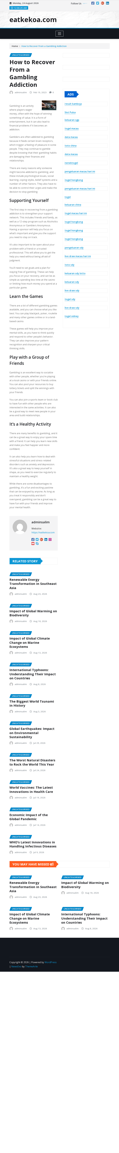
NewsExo (16, 966)
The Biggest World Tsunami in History (31, 703)
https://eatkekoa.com (43, 532)
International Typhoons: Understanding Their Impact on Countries (32, 674)
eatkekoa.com (33, 19)
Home (15, 46)
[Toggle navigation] (60, 34)
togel (68, 197)
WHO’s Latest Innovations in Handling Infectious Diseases (32, 844)
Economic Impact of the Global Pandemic (28, 817)
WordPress (51, 962)
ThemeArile (31, 966)
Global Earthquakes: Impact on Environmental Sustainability (31, 732)
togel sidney (72, 316)
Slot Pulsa (70, 112)
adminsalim (21, 92)
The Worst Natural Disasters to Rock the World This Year (32, 762)
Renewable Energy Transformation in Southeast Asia (33, 583)
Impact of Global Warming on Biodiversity (33, 613)
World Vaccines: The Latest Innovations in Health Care (31, 789)
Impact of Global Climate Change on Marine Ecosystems (29, 642)
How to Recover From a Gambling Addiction (44, 46)
